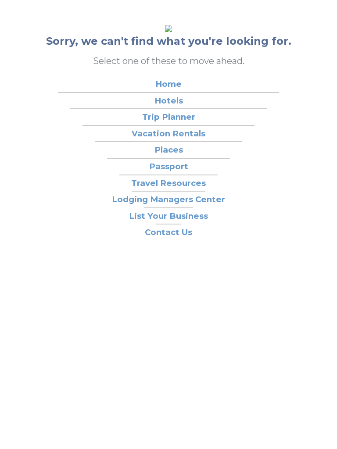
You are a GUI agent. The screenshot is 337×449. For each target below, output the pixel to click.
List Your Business (168, 216)
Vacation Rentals (168, 133)
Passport (168, 166)
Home (168, 84)
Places (168, 150)
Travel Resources (168, 183)
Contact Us (168, 232)
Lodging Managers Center (168, 199)
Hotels (168, 101)
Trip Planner (168, 117)
